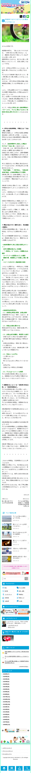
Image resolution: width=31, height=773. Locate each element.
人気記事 (7, 601)
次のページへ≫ (26, 498)
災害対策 (7, 597)
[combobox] (14, 578)
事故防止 (21, 594)
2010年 (6, 714)
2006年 (6, 724)
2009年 (6, 717)
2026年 (6, 674)
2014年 (6, 704)
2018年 (6, 694)
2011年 (6, 712)
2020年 (6, 689)
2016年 (6, 699)
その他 (20, 601)
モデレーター (11, 627)
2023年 (6, 681)
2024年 (6, 679)
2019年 (6, 691)
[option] (15, 612)
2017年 (6, 696)
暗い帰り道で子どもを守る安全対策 (7, 501)
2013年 (6, 707)
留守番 (6, 591)
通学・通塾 (21, 591)
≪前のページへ (5, 498)
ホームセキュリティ (7, 754)
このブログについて (13, 625)
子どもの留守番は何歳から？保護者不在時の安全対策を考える (23, 503)
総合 (6, 587)
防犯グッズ (21, 597)
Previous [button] (2, 612)
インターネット (8, 594)
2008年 (6, 719)
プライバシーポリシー (7, 751)
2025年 (6, 676)
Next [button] (29, 612)
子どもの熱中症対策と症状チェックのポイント (17, 657)
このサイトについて (7, 748)
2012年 (6, 709)
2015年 (6, 701)
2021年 (6, 686)
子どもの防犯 (22, 587)
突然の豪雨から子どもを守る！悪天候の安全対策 (17, 652)
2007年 (6, 722)
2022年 (6, 684)
